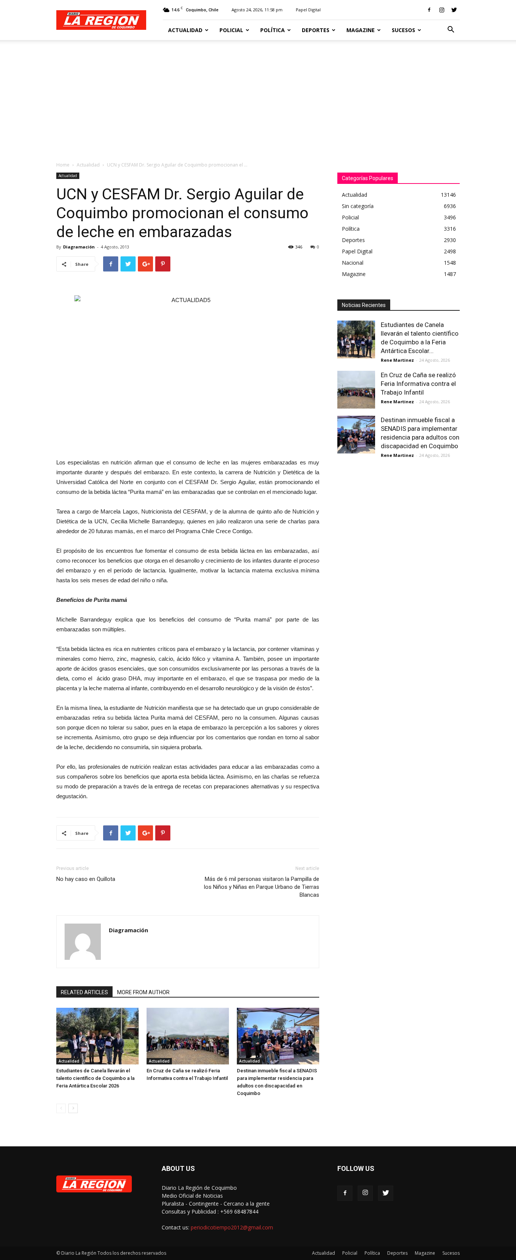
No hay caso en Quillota (85, 879)
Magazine (360, 30)
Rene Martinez (397, 360)
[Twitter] (454, 10)
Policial (231, 30)
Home (63, 165)
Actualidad (185, 30)
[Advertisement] (258, 97)
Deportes (315, 30)
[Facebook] (429, 10)
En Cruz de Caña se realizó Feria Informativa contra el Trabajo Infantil (418, 383)
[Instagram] (441, 10)
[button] (451, 30)
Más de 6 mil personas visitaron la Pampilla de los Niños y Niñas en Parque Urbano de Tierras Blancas (261, 887)
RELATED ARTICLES (84, 992)
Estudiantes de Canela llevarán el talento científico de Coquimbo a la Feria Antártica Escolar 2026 (95, 1078)
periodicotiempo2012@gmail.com (232, 1227)
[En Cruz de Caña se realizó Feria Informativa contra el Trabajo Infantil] (188, 1036)
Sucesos (403, 30)
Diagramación (79, 247)
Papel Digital (308, 9)
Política (272, 30)
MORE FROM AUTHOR (143, 992)
